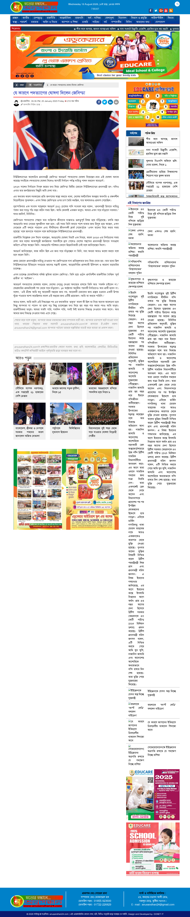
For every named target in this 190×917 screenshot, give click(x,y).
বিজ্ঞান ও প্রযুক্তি (139, 18)
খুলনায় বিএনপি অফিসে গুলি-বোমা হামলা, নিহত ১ (161, 162)
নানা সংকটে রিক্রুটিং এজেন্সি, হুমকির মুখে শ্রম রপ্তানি (161, 152)
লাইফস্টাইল (157, 18)
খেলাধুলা (109, 18)
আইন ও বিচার (50, 22)
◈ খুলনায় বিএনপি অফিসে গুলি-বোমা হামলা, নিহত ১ (159, 28)
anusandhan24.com (59, 914)
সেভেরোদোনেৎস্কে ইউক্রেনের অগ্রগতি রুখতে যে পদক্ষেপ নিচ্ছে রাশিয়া (162, 751)
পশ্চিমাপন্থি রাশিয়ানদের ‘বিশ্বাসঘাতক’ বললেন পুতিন (162, 264)
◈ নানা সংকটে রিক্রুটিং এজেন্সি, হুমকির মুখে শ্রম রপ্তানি (107, 28)
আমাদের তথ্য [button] (142, 22)
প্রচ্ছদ (15, 18)
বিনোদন (122, 18)
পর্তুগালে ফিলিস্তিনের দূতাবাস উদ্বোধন (66, 430)
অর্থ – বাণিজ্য (94, 18)
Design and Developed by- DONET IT (146, 914)
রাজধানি (79, 18)
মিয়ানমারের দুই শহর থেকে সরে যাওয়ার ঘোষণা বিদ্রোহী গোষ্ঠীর (103, 432)
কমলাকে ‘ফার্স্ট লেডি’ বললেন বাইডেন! (162, 706)
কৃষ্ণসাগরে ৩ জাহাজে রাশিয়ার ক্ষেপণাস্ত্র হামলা (162, 281)
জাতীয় (26, 18)
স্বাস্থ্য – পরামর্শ (20, 22)
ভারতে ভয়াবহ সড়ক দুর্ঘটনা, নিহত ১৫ (66, 390)
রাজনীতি (51, 18)
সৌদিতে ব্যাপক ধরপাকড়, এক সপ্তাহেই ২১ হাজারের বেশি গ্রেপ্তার (29, 392)
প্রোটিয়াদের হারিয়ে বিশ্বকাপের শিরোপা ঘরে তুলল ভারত (161, 173)
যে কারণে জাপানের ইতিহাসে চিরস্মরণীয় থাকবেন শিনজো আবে (162, 726)
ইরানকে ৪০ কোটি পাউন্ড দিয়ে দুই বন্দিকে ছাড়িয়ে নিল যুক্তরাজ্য (162, 213)
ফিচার (171, 18)
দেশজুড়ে (38, 18)
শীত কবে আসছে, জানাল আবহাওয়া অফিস (161, 141)
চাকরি (85, 22)
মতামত (34, 22)
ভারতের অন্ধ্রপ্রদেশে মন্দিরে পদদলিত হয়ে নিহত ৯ (103, 390)
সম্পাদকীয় (116, 22)
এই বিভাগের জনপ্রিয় (139, 203)
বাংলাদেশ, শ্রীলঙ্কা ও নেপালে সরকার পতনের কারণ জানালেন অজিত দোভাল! (29, 432)
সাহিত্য (95, 22)
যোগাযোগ (160, 22)
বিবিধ (129, 22)
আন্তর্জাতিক (65, 18)
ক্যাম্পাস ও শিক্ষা (70, 22)
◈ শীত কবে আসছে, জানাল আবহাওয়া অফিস (59, 28)
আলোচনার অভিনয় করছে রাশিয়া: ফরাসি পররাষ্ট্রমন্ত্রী (162, 247)
